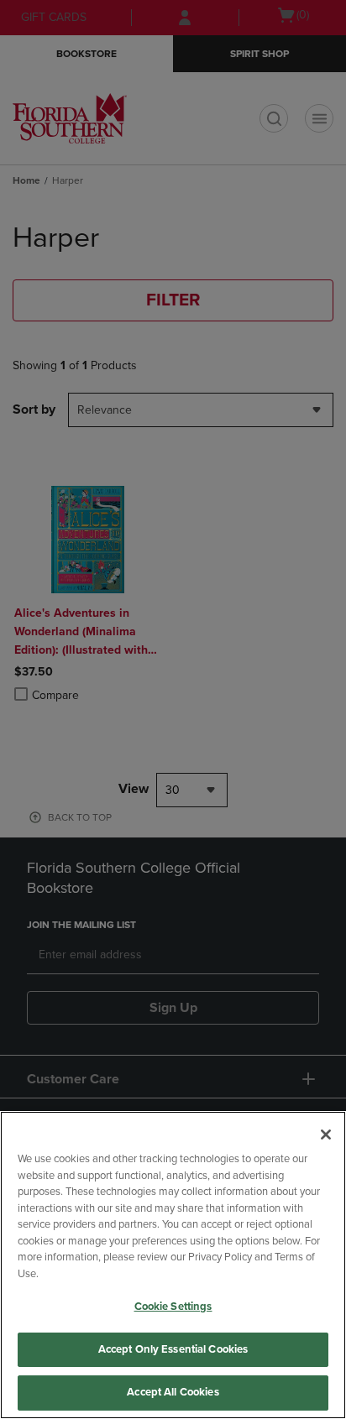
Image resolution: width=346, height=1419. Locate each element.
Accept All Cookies (172, 1392)
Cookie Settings (173, 1306)
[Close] (325, 1134)
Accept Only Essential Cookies (173, 1349)
